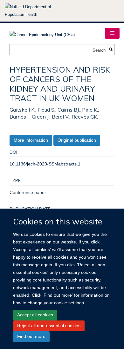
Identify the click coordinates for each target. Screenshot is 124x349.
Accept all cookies (35, 314)
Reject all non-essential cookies (48, 325)
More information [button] (31, 140)
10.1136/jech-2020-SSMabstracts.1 (45, 163)
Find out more (31, 336)
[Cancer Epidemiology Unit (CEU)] (42, 32)
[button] (112, 33)
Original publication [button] (77, 140)
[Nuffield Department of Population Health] (36, 11)
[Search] (110, 49)
